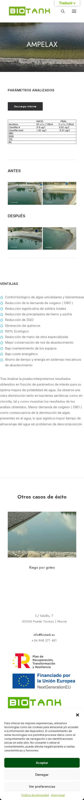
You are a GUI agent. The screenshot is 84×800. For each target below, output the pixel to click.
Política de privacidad (35, 795)
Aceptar (42, 763)
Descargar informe (25, 106)
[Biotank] (30, 11)
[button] (77, 715)
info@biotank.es (44, 634)
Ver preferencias (42, 786)
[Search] (61, 11)
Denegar (42, 775)
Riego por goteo (42, 567)
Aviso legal (58, 795)
